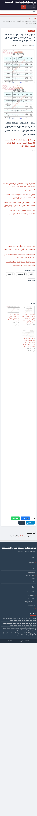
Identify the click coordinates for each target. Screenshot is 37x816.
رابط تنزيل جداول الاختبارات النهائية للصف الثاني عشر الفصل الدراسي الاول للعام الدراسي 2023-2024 (20, 143)
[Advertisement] (18, 161)
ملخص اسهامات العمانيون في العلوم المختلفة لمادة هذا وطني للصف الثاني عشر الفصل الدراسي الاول (19, 186)
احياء (34, 569)
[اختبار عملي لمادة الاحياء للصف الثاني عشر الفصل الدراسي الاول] (13, 310)
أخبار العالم (32, 562)
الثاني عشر (28, 18)
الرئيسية (34, 18)
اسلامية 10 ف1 (30, 598)
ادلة (34, 582)
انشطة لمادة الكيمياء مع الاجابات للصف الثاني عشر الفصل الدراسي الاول (19, 256)
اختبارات (33, 578)
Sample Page (31, 595)
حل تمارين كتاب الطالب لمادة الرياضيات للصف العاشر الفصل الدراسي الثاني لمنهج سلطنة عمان (19, 634)
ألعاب (33, 565)
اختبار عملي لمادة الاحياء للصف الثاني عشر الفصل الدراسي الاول (14, 317)
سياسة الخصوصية (30, 601)
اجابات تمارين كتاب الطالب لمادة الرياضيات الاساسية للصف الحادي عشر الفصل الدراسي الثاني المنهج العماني (19, 624)
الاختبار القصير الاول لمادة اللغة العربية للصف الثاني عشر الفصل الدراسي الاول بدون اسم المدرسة (29, 342)
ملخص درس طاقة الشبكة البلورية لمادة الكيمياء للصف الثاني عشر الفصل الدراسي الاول (19, 248)
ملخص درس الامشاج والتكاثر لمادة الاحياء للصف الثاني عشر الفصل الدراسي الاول (21, 212)
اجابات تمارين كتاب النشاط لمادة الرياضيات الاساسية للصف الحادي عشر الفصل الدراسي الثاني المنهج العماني (19, 619)
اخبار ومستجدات (30, 575)
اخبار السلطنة (31, 572)
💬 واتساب (15, 518)
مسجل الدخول (22, 535)
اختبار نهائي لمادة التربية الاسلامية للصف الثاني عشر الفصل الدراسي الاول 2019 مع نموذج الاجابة (28, 318)
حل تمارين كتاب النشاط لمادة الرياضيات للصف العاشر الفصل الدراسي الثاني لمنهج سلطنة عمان (19, 629)
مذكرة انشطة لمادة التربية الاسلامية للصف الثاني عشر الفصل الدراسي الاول (20, 263)
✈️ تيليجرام (30, 522)
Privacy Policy (31, 592)
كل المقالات (31, 605)
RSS (34, 608)
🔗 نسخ (22, 523)
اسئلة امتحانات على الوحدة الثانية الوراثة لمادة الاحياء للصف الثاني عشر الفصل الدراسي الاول (19, 204)
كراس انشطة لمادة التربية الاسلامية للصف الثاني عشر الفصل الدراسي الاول (20, 196)
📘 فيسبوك (25, 518)
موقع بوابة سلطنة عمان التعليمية (16, 641)
